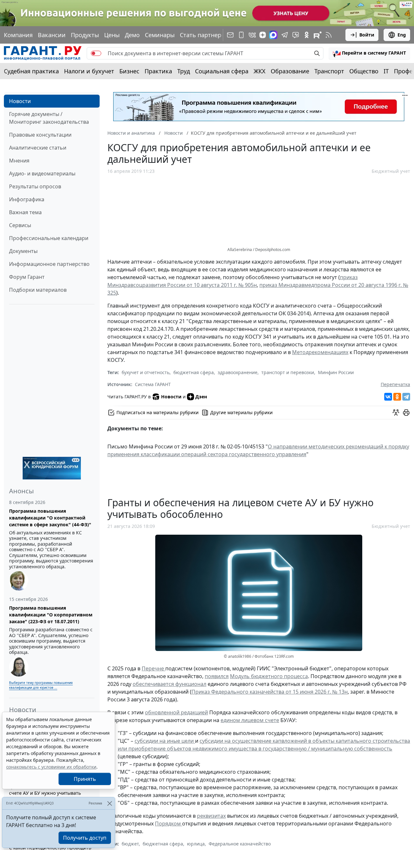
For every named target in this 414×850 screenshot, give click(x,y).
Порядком (168, 823)
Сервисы (20, 225)
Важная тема (25, 212)
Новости (20, 101)
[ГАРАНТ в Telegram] (285, 35)
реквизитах (211, 815)
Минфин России (336, 372)
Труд (183, 71)
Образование (290, 71)
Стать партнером (204, 35)
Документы (23, 251)
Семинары (160, 35)
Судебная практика (31, 71)
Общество (363, 71)
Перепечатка (395, 384)
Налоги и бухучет (89, 71)
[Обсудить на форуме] (396, 412)
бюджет (130, 844)
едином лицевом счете (250, 720)
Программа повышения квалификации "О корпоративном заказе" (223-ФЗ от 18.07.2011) (51, 614)
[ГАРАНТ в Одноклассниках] (306, 35)
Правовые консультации (40, 134)
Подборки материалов (38, 289)
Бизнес (129, 71)
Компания (18, 35)
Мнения (19, 160)
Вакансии (52, 35)
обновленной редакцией (176, 712)
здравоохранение (237, 372)
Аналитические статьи (37, 147)
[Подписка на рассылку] (230, 35)
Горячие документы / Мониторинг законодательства (49, 117)
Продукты (85, 35)
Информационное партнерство (49, 264)
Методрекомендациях (320, 352)
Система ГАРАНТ (153, 384)
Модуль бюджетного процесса (269, 676)
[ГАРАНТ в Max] (273, 35)
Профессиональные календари (48, 238)
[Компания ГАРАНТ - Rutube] (317, 35)
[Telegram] (406, 397)
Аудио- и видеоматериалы (42, 173)
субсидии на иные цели (165, 740)
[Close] (109, 803)
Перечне (153, 668)
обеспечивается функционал (169, 683)
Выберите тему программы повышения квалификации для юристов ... (41, 685)
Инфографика (26, 199)
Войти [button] (366, 35)
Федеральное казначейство (240, 844)
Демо (132, 35)
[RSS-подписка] (328, 35)
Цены (112, 35)
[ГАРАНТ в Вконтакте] (252, 35)
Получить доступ (84, 837)
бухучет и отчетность (145, 372)
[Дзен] (262, 35)
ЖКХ (260, 71)
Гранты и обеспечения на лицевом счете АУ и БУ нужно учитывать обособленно (48, 793)
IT (386, 71)
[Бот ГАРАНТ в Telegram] (296, 35)
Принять (85, 778)
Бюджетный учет (391, 171)
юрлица (196, 844)
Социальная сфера (221, 71)
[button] (369, 53)
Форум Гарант (27, 276)
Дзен (201, 397)
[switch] (96, 53)
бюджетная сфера (193, 372)
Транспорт (329, 71)
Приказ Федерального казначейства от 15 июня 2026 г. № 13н (269, 691)
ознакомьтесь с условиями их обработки (51, 767)
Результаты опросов (35, 186)
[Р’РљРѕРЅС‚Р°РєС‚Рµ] (388, 397)
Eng (402, 35)
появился (217, 676)
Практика (158, 71)
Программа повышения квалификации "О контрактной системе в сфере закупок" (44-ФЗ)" (50, 518)
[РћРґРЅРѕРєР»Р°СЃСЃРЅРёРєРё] (397, 397)
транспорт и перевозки (287, 372)
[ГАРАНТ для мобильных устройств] (241, 35)
